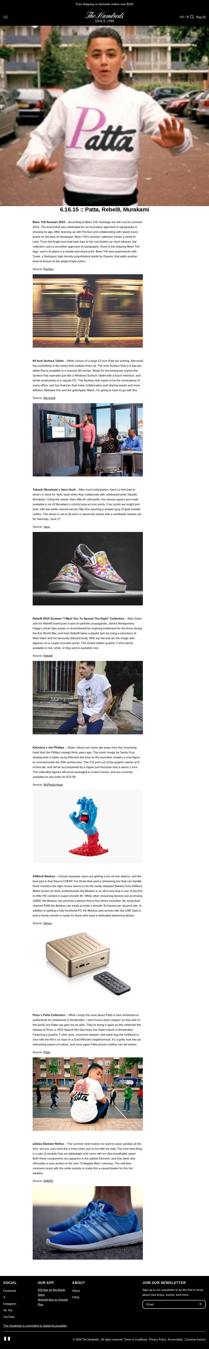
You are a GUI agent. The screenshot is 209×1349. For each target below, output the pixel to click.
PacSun (48, 269)
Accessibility (175, 1339)
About (76, 1290)
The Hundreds (90, 1339)
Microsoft (49, 398)
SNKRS (48, 1180)
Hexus (47, 923)
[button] (5, 17)
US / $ (184, 17)
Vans (46, 526)
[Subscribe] (200, 1304)
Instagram (9, 1303)
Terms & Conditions (135, 1339)
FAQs (75, 1297)
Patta (46, 1052)
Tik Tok (7, 1310)
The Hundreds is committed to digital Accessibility (35, 1325)
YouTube (9, 1316)
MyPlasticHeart (53, 784)
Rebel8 (48, 655)
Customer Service (195, 1339)
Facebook (9, 1290)
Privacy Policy (157, 1339)
